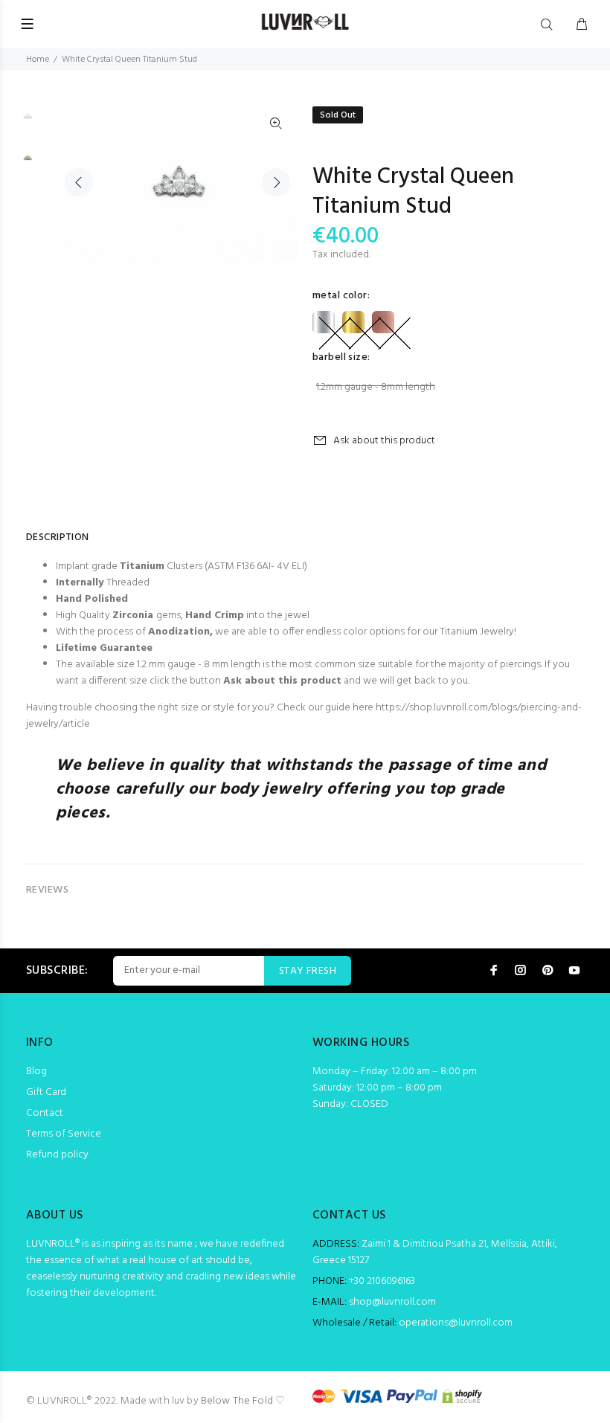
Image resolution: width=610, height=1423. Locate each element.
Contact (44, 1113)
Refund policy (57, 1154)
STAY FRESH (307, 971)
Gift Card (46, 1092)
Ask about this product (384, 440)
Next (276, 182)
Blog (36, 1071)
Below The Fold (237, 1401)
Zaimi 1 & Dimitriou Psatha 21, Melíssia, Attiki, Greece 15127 (434, 1252)
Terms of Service (63, 1134)
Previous (79, 182)
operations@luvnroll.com (456, 1323)
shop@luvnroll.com (392, 1302)
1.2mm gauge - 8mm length (375, 387)
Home (37, 59)
